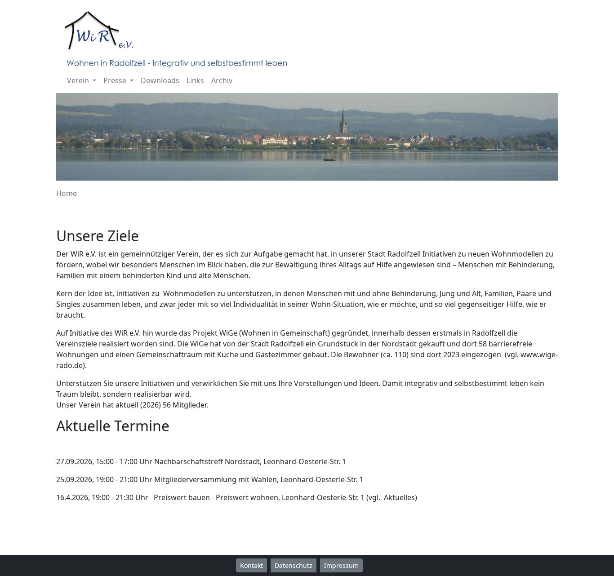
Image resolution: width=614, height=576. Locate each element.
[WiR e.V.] (179, 36)
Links (195, 80)
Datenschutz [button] (293, 565)
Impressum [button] (341, 565)
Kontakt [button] (251, 565)
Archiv (221, 80)
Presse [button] (115, 80)
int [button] (372, 565)
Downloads (160, 80)
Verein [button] (79, 80)
